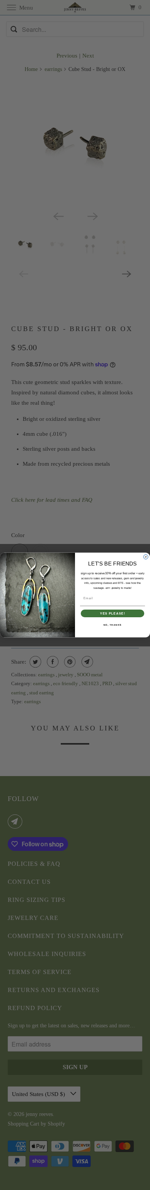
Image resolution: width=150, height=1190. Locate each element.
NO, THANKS (112, 625)
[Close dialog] (145, 556)
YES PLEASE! (112, 613)
